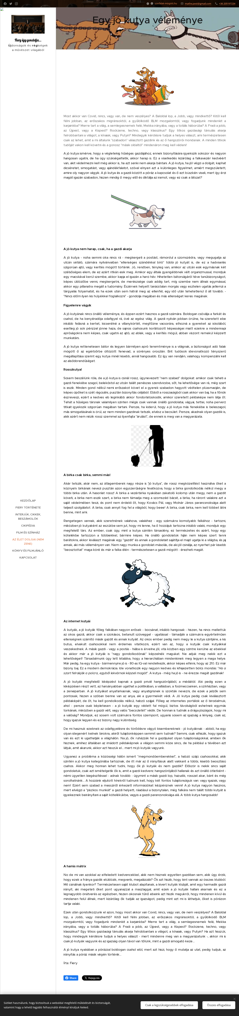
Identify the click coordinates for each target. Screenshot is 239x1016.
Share (72, 977)
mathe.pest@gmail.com (198, 3)
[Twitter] (10, 4)
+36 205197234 (227, 3)
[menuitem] (28, 500)
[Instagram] (16, 4)
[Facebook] (5, 4)
